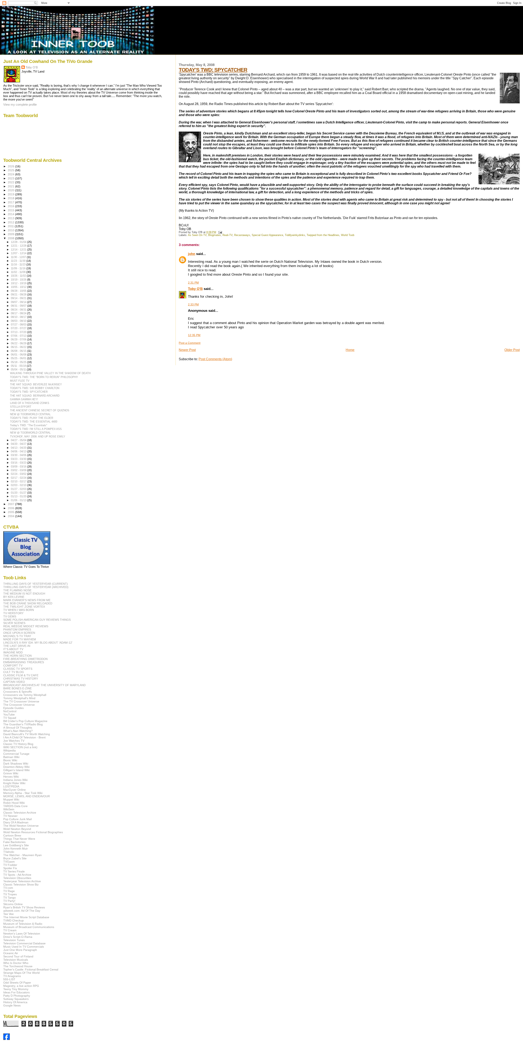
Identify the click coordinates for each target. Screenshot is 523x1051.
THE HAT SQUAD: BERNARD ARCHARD (34, 395)
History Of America (15, 1002)
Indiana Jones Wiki (15, 780)
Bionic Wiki (10, 760)
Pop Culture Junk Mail (17, 819)
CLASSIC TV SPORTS (17, 668)
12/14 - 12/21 (19, 249)
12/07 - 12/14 (19, 253)
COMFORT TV (12, 665)
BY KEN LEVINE (13, 596)
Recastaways (242, 235)
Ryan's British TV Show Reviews (24, 907)
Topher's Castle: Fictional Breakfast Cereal (30, 969)
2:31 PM (193, 282)
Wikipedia (9, 750)
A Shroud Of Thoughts (17, 727)
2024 (11, 174)
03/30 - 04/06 (19, 455)
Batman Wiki (11, 757)
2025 (11, 170)
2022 (11, 182)
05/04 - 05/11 (19, 369)
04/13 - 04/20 (19, 447)
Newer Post (187, 350)
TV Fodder (10, 865)
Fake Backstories (14, 842)
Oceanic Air (10, 953)
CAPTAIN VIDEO (14, 681)
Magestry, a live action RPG (21, 985)
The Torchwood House (17, 966)
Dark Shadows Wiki (15, 763)
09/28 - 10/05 (19, 290)
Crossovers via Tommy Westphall (24, 695)
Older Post (512, 350)
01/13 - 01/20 (19, 496)
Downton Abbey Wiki (16, 766)
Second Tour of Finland (18, 956)
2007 (11, 504)
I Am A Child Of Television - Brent (24, 737)
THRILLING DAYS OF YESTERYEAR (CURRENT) (35, 583)
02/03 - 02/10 (19, 485)
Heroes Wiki (11, 776)
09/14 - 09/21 (19, 298)
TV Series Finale (14, 871)
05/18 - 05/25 (19, 362)
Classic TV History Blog (18, 744)
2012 (11, 222)
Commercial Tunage (16, 753)
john (191, 254)
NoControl (9, 711)
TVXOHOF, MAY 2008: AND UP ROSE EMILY (37, 436)
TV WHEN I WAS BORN (18, 610)
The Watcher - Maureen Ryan (22, 855)
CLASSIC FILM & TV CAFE (20, 675)
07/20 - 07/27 (19, 328)
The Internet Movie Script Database (26, 917)
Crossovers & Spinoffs (17, 691)
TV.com (8, 887)
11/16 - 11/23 (18, 264)
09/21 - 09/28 (19, 294)
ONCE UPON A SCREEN (19, 632)
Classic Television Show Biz (21, 884)
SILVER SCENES (14, 623)
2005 (11, 512)
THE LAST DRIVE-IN (16, 645)
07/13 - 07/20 (19, 332)
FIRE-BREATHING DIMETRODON (25, 659)
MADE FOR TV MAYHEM (19, 639)
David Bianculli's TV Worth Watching (26, 734)
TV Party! (9, 900)
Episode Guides (13, 708)
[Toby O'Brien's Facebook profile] (6, 1039)
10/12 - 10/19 (19, 283)
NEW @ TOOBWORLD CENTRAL (30, 414)
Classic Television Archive (19, 812)
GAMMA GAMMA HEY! (24, 399)
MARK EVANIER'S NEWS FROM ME (26, 600)
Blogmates (214, 235)
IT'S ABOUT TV (13, 649)
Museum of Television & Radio (22, 923)
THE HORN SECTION (17, 655)
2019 (11, 194)
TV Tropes (10, 894)
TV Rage (9, 891)
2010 (11, 230)
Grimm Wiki (10, 773)
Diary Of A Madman (15, 822)
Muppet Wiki (11, 799)
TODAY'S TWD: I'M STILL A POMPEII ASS (36, 428)
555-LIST (9, 979)
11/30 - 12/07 (19, 257)
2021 (11, 186)
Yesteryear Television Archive (22, 881)
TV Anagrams (12, 976)
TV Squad (9, 717)
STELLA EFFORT (20, 406)
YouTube (9, 714)
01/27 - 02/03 (19, 489)
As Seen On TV (197, 235)
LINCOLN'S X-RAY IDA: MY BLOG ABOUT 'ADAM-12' (38, 642)
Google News (12, 1005)
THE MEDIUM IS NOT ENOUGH (24, 593)
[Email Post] (219, 232)
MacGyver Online (14, 789)
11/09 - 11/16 (18, 268)
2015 (11, 210)
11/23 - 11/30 (18, 260)
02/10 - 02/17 (19, 481)
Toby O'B (195, 289)
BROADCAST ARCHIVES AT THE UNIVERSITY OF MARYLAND (44, 685)
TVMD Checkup (13, 920)
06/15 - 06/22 (19, 347)
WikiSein (8, 809)
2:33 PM (193, 304)
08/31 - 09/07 (19, 305)
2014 (11, 214)
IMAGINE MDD (13, 652)
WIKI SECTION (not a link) (20, 747)
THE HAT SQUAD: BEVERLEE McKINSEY (36, 384)
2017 (11, 202)
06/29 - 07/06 (19, 339)
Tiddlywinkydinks (295, 235)
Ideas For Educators (16, 992)
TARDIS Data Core (15, 806)
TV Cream (10, 930)
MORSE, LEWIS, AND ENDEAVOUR (26, 796)
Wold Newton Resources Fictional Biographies (33, 832)
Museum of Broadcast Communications (28, 927)
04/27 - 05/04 (19, 440)
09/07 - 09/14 (19, 302)
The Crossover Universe (19, 704)
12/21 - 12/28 (19, 245)
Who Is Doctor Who (15, 963)
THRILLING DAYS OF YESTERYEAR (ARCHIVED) (35, 587)
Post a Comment (189, 342)
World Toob (347, 235)
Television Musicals (15, 959)
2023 (11, 178)
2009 (11, 234)
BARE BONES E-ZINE (17, 688)
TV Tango (9, 897)
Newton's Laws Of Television (21, 933)
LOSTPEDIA (11, 786)
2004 (11, 516)
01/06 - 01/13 (19, 500)
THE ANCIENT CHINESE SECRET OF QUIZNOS (39, 410)
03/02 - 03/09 (19, 470)
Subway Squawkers (16, 999)
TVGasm (9, 861)
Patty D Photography (16, 995)
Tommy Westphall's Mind (19, 698)
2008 (11, 238)
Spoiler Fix (10, 868)
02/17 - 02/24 (19, 477)
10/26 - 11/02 (19, 275)
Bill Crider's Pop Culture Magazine (25, 721)
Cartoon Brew (12, 835)
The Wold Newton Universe (21, 825)
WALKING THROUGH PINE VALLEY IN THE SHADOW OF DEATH (50, 373)
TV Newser (10, 815)
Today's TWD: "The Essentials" (28, 425)
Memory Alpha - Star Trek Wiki (22, 793)
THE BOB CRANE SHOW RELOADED (27, 603)
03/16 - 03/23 (19, 462)
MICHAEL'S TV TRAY (17, 636)
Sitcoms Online (13, 904)
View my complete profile (20, 104)
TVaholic (8, 851)
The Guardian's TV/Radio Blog (23, 724)
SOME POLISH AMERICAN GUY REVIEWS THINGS (37, 619)
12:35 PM (194, 335)
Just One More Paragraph (20, 949)
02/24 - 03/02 (19, 473)
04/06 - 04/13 (19, 451)
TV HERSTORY (13, 613)
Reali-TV (227, 235)
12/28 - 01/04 (19, 242)
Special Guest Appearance (267, 235)
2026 (11, 166)
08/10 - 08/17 (19, 317)
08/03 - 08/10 (19, 320)
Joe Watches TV (13, 740)
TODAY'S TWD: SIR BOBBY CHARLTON (34, 388)
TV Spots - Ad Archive (17, 874)
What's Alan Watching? (18, 730)
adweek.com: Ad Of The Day (21, 910)
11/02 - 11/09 (18, 272)
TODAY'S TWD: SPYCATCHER (213, 70)
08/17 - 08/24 (19, 313)
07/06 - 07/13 (19, 335)
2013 (11, 218)
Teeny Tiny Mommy (15, 989)
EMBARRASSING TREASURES (23, 662)
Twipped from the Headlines (323, 235)
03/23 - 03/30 (19, 459)
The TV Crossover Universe (21, 701)
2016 (11, 206)
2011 (11, 226)
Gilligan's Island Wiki (16, 770)
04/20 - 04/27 (19, 443)
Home (350, 350)
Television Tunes (14, 940)
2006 (11, 508)
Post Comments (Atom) (215, 359)
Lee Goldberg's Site (16, 845)
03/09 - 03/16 (19, 466)
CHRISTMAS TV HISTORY (20, 678)
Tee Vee (8, 914)
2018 (11, 198)
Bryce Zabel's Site (15, 858)
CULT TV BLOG (13, 672)
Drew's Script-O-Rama (17, 936)
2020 (11, 190)
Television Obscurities (17, 878)
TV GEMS (9, 616)
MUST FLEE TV (19, 380)
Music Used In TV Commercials (23, 946)
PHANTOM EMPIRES (17, 629)
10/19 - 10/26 (19, 279)
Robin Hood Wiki (14, 802)
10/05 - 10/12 (19, 286)
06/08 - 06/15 (19, 350)
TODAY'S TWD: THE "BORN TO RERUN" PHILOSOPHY (44, 377)
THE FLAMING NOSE (17, 590)
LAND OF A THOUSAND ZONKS (29, 403)
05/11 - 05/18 (19, 365)
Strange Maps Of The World (21, 972)
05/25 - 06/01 (19, 358)
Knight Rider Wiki (14, 783)
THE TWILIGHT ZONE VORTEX (24, 606)
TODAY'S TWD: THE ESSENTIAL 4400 (33, 421)
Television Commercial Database (24, 943)
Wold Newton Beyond (17, 829)
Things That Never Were (19, 838)
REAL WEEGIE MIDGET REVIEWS (25, 626)
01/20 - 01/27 (19, 492)
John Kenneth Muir (15, 848)
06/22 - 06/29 (19, 343)
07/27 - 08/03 (19, 324)
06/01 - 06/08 (19, 354)
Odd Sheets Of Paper (17, 982)
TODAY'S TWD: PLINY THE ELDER (31, 417)
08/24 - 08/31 (19, 309)
